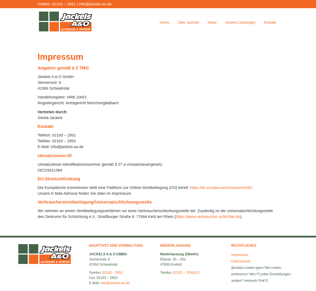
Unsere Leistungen (240, 22)
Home (164, 22)
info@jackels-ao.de (95, 4)
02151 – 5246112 (186, 272)
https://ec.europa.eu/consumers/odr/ (221, 187)
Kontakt (270, 22)
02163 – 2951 (63, 4)
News (212, 22)
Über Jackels (188, 22)
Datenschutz (240, 261)
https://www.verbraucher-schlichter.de (208, 216)
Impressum (239, 255)
